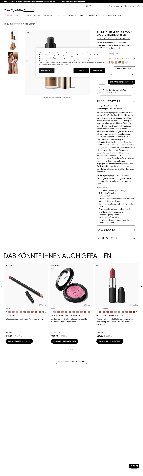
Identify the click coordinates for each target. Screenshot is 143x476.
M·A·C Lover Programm (112, 15)
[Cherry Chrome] (108, 62)
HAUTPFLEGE (48, 15)
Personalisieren (46, 70)
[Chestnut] (43, 311)
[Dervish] (13, 311)
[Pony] (62, 311)
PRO (82, 15)
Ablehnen (81, 70)
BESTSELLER (26, 15)
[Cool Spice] (32, 311)
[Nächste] (45, 312)
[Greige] (39, 311)
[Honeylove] (77, 311)
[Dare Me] (111, 311)
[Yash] (122, 311)
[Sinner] (69, 311)
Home (6, 24)
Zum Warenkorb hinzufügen (121, 82)
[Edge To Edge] (17, 311)
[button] (134, 466)
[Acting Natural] (115, 311)
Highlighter (30, 24)
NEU (17, 15)
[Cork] (24, 311)
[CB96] (58, 311)
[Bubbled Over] (112, 62)
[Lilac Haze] (126, 62)
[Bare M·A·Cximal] (134, 311)
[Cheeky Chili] (66, 311)
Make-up (13, 24)
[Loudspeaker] (73, 311)
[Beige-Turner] (36, 311)
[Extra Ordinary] (123, 62)
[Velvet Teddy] (88, 311)
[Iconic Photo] (130, 311)
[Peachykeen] (81, 311)
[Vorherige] (7, 312)
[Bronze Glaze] (119, 62)
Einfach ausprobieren (124, 69)
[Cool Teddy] (126, 311)
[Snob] (54, 311)
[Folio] (119, 311)
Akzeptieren (97, 70)
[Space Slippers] (116, 62)
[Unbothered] (103, 311)
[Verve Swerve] (100, 311)
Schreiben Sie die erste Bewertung (71, 362)
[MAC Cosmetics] (19, 10)
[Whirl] (9, 311)
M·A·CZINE (73, 15)
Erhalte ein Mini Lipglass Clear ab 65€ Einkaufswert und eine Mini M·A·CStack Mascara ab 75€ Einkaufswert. (44, 1)
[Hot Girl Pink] (107, 311)
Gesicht (20, 24)
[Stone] (28, 311)
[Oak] (20, 311)
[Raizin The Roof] (85, 311)
